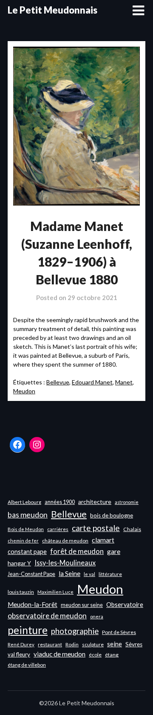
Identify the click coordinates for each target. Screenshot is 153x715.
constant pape (27, 551)
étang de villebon (27, 665)
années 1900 (60, 501)
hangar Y (19, 563)
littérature (110, 574)
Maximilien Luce (55, 592)
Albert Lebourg (24, 502)
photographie (75, 631)
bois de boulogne (111, 515)
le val (89, 574)
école (95, 654)
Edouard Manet (92, 382)
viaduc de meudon (59, 654)
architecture (94, 501)
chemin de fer (23, 540)
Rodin (72, 644)
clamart (103, 540)
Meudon (24, 391)
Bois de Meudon (26, 529)
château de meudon (65, 540)
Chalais (132, 529)
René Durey (21, 644)
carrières (57, 529)
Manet (124, 382)
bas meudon (28, 514)
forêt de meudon (77, 551)
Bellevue (57, 382)
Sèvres (133, 644)
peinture (28, 630)
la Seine (69, 573)
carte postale (96, 528)
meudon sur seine (82, 604)
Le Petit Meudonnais (52, 10)
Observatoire (124, 604)
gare (113, 551)
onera (96, 616)
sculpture (93, 644)
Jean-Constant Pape (31, 573)
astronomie (127, 502)
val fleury (19, 654)
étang (112, 654)
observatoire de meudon (47, 615)
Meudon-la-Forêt (32, 604)
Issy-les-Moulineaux (65, 563)
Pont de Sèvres (119, 632)
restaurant (50, 644)
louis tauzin (21, 592)
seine (114, 644)
